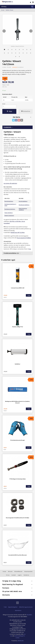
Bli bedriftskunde (18, 571)
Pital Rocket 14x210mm (9, 209)
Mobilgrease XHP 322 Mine (18, 232)
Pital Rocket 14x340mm (24, 204)
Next (32, 31)
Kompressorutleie (28, 571)
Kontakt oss (26, 575)
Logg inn (20, 575)
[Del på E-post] (21, 120)
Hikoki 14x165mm (8, 212)
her (30, 249)
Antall (3, 104)
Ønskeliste (26, 111)
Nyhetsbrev (18, 610)
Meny (4, 6)
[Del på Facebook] (16, 120)
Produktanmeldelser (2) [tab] (11, 253)
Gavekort (13, 575)
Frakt (5, 607)
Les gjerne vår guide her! (10, 183)
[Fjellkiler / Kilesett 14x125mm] (17, 29)
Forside (2, 10)
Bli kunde (10, 571)
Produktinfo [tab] (7, 127)
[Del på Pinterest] (19, 120)
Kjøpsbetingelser (13, 607)
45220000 (29, 614)
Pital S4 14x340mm (23, 201)
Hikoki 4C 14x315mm (9, 215)
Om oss (7, 575)
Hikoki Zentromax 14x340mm (23, 209)
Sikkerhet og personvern (25, 607)
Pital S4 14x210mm (8, 201)
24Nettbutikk (21, 640)
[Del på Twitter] (13, 120)
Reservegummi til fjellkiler (24, 238)
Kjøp (10, 111)
